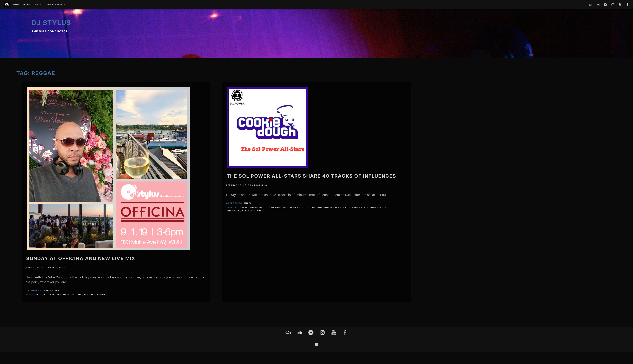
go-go (306, 207)
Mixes (55, 290)
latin (50, 295)
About (26, 5)
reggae (102, 295)
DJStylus (58, 268)
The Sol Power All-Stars (244, 211)
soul (383, 207)
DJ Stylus (51, 23)
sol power (371, 207)
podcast (83, 295)
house (328, 207)
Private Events (56, 5)
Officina (69, 295)
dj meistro (272, 207)
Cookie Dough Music (249, 207)
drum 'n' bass (291, 207)
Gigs (47, 290)
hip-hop (40, 295)
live (58, 295)
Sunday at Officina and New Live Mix (80, 258)
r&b (92, 295)
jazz (338, 207)
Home (16, 5)
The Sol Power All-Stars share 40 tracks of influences (311, 176)
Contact (39, 5)
